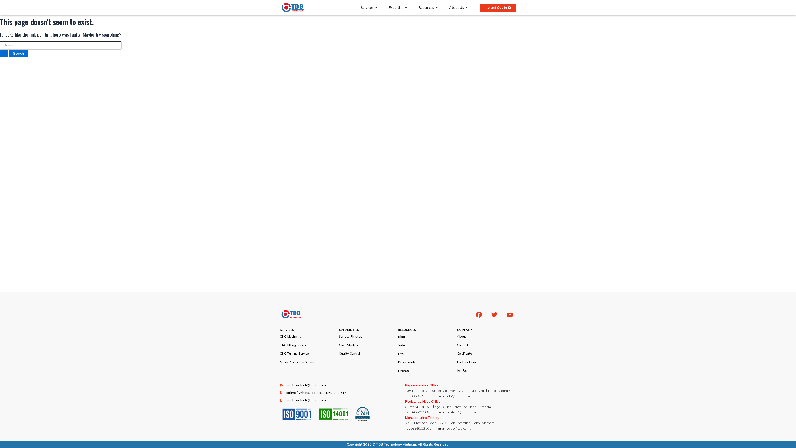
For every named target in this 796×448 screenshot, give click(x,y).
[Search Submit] (4, 53)
